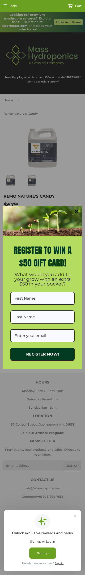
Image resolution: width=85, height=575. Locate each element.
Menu (13, 6)
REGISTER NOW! (42, 354)
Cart (77, 6)
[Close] (76, 211)
